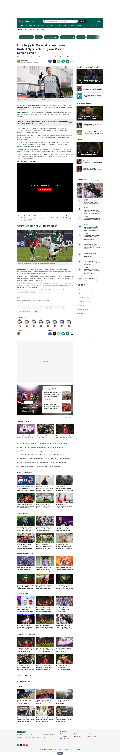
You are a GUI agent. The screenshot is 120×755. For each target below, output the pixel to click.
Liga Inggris (22, 594)
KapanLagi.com (94, 736)
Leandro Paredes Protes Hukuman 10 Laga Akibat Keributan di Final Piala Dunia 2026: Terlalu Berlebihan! (24, 528)
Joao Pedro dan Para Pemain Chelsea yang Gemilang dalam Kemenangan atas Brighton (64, 609)
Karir (44, 737)
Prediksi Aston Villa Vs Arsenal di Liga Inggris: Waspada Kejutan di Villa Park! (24, 609)
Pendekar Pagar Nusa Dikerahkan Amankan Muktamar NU (62, 701)
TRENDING (81, 285)
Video (91, 25)
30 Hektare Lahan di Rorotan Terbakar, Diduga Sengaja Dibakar (63, 719)
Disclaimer (29, 734)
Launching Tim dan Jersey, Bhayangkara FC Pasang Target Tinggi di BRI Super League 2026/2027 (25, 586)
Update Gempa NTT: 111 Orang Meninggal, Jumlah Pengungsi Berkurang (24, 701)
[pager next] (102, 37)
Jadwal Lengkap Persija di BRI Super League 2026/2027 (64, 568)
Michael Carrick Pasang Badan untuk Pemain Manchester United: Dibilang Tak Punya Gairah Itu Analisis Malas (44, 437)
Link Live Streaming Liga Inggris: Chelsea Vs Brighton (91, 279)
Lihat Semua (97, 180)
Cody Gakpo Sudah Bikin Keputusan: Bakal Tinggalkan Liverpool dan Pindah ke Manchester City (92, 271)
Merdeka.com (65, 738)
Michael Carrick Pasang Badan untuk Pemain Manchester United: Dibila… (93, 161)
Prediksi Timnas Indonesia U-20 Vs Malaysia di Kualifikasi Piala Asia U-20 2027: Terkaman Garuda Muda (25, 488)
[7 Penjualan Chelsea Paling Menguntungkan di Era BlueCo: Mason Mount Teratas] (90, 76)
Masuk (98, 21)
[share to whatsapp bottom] (59, 333)
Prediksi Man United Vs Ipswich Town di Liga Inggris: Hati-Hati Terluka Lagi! (44, 455)
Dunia (64, 25)
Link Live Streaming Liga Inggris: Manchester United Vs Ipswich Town (25, 437)
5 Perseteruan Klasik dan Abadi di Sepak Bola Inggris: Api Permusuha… (93, 96)
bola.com (52, 749)
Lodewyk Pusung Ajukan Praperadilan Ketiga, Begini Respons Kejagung (44, 719)
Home (21, 25)
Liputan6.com (65, 734)
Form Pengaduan (48, 734)
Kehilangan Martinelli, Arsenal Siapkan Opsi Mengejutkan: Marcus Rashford (44, 451)
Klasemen (32, 29)
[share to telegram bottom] (63, 333)
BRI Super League (30, 25)
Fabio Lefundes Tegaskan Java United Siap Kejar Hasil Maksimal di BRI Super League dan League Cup (44, 586)
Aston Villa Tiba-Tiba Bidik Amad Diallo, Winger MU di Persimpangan (42, 447)
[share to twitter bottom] (54, 333)
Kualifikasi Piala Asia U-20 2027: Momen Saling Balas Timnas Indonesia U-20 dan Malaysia (64, 488)
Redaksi (19, 737)
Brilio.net (64, 736)
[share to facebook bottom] (50, 333)
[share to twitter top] (54, 61)
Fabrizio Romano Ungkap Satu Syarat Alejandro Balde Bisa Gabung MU (43, 462)
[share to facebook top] (50, 61)
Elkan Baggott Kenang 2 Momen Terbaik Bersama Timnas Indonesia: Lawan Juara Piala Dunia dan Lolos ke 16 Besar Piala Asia (64, 546)
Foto (97, 25)
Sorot (20, 686)
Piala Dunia (50, 25)
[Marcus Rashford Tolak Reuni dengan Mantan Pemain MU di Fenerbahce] (90, 113)
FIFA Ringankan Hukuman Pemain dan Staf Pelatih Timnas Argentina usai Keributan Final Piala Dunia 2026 (44, 528)
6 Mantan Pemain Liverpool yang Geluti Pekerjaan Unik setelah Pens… (93, 88)
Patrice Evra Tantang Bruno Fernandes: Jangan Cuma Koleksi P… (93, 168)
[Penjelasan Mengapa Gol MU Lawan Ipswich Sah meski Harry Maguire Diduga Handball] (90, 149)
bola (26, 21)
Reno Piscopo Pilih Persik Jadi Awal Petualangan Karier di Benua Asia (25, 569)
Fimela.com (79, 736)
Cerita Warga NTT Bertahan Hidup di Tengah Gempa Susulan (44, 701)
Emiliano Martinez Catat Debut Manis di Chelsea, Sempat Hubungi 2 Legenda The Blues (64, 627)
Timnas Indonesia (25, 473)
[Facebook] (18, 745)
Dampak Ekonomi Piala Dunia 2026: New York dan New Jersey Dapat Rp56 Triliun (25, 546)
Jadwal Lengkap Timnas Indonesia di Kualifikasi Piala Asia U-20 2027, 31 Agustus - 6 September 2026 (25, 506)
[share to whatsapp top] (59, 61)
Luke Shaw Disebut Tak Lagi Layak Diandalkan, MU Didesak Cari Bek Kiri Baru (45, 458)
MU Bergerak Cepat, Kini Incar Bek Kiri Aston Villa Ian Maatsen (40, 466)
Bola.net (92, 734)
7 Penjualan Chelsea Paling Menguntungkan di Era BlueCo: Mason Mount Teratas (89, 81)
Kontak (19, 734)
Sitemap (19, 740)
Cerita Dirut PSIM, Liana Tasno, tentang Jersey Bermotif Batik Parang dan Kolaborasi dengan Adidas (44, 569)
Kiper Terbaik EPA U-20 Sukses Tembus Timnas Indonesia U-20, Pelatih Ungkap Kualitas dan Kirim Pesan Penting (44, 506)
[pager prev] (17, 37)
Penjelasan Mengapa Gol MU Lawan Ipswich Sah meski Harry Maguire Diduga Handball (44, 609)
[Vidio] (24, 745)
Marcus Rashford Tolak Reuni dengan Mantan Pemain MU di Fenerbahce (43, 443)
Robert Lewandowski (33, 105)
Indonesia (41, 25)
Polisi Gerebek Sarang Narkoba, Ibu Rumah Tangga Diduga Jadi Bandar (25, 719)
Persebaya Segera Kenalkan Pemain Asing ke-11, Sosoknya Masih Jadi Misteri (64, 586)
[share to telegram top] (63, 61)
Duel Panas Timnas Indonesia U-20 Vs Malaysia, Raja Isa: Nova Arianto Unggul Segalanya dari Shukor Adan (44, 488)
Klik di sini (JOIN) (28, 220)
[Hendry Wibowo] (19, 61)
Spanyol (71, 25)
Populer (83, 180)
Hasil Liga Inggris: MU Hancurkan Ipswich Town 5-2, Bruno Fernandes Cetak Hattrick (44, 627)
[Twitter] (21, 745)
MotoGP (79, 25)
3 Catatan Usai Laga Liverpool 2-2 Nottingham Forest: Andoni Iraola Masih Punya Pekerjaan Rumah (92, 237)
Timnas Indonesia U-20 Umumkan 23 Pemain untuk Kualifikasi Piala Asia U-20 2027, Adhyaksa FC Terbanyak (64, 506)
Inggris (58, 25)
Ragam (85, 25)
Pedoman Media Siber (32, 737)
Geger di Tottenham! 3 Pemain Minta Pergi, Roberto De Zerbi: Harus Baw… (93, 132)
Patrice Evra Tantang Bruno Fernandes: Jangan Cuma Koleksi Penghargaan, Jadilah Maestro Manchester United (64, 437)
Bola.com (78, 734)
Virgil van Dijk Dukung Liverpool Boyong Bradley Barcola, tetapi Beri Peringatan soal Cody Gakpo (25, 627)
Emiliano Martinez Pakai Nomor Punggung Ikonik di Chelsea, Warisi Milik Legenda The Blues (92, 246)
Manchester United (22, 107)
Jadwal (26, 29)
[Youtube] (27, 745)
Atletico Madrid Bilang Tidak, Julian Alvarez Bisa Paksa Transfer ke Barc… (93, 125)
